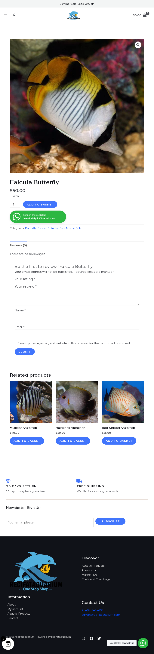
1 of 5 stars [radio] (38, 280)
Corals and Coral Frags (96, 579)
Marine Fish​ (73, 228)
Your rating (25, 279)
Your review (26, 286)
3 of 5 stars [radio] (47, 280)
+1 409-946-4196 (92, 610)
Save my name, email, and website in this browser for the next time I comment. (74, 343)
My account (15, 609)
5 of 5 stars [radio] (55, 280)
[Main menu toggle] (5, 15)
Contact (13, 618)
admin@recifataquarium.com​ (101, 614)
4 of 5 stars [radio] (51, 280)
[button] (14, 15)
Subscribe (110, 521)
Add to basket (40, 204)
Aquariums (89, 570)
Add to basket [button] (27, 441)
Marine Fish (89, 574)
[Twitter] (99, 638)
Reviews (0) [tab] (18, 245)
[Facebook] (91, 638)
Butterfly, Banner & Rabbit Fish (45, 228)
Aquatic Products (93, 565)
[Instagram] (83, 638)
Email (20, 327)
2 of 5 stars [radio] (43, 280)
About (12, 604)
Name (20, 310)
